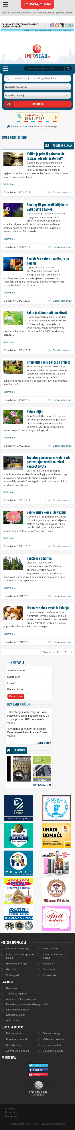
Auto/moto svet (16, 670)
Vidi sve (43, 742)
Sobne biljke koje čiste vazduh (46, 512)
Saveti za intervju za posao (54, 956)
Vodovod (48, 963)
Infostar (15, 126)
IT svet (11, 682)
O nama (10, 1108)
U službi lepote (14, 1045)
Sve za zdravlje (51, 1033)
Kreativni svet (15, 689)
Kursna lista (49, 975)
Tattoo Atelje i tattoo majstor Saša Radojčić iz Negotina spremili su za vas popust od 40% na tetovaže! (28, 715)
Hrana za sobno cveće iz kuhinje (48, 607)
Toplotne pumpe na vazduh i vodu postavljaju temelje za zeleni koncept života (48, 462)
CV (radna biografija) (18, 948)
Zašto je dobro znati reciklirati (47, 312)
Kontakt (10, 1112)
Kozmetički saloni (16, 1014)
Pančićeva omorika (39, 558)
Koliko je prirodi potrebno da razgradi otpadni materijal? (46, 156)
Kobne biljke (35, 411)
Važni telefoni (50, 948)
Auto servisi (12, 1020)
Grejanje (11, 969)
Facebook (38, 1070)
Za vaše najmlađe (53, 1050)
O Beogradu (13, 975)
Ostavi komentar (62, 192)
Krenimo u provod (16, 1039)
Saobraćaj (49, 969)
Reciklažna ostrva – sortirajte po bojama (48, 260)
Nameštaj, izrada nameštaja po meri (27, 1004)
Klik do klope (13, 1033)
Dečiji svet (13, 676)
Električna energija (16, 963)
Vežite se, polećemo (54, 1039)
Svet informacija (31, 126)
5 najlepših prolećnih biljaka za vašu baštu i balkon (47, 207)
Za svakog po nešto (17, 1050)
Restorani (11, 988)
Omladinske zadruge (18, 1009)
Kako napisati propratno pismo (20, 956)
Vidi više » (9, 184)
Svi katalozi (42, 784)
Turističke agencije (16, 993)
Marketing (11, 1116)
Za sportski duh (52, 1045)
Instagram (38, 1074)
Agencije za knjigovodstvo (21, 999)
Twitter (38, 1065)
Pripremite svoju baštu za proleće (48, 362)
